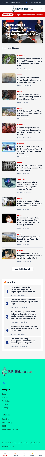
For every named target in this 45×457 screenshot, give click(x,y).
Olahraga (5, 408)
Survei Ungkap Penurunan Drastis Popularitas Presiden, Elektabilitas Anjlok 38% (22, 29)
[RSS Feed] (26, 2)
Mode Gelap (38, 2)
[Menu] (4, 9)
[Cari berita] (41, 9)
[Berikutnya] (39, 31)
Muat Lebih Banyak (22, 269)
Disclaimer (5, 419)
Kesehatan (6, 401)
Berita (4, 394)
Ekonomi (5, 397)
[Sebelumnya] (6, 31)
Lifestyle (5, 404)
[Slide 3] (39, 39)
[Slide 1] (33, 39)
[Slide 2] (36, 39)
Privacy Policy (7, 423)
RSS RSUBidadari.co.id (10, 429)
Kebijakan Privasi (8, 446)
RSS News (5, 426)
